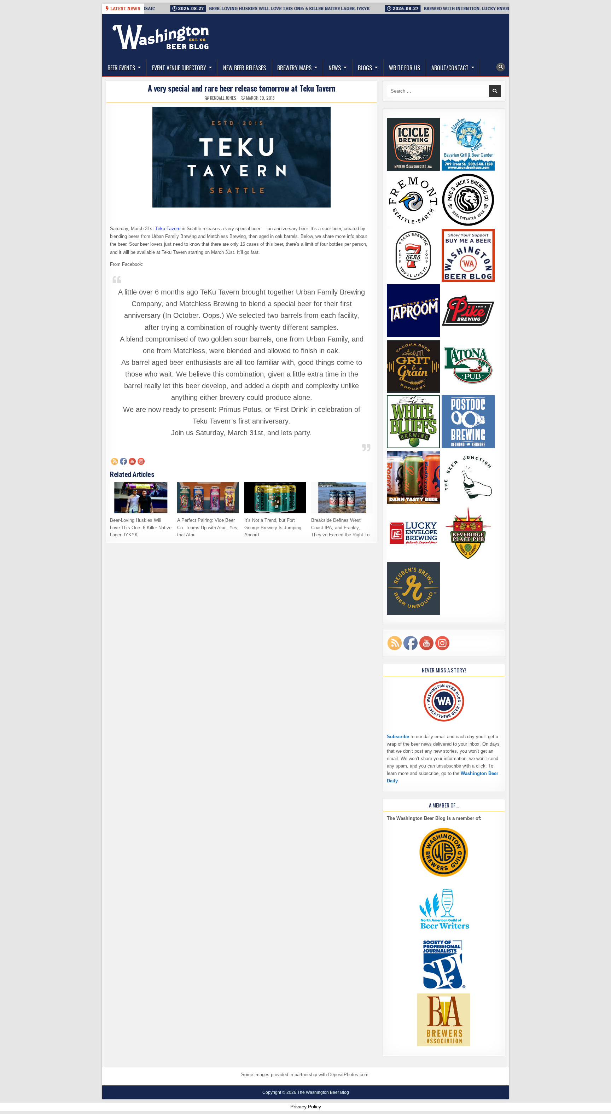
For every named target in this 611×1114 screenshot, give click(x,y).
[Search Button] (500, 67)
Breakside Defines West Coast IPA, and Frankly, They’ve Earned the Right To (340, 528)
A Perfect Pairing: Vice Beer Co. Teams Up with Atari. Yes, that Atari (208, 528)
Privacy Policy (305, 1106)
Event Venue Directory (179, 68)
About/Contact (450, 68)
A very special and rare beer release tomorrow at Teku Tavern (242, 88)
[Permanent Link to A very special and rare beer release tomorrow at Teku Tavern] (241, 157)
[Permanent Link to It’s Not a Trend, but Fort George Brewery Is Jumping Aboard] (275, 497)
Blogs (365, 68)
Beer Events (121, 68)
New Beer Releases (244, 68)
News (334, 68)
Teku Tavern (167, 228)
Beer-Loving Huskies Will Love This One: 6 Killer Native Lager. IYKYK (140, 528)
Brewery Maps (294, 68)
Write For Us (404, 68)
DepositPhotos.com (348, 1074)
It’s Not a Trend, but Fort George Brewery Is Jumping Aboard (272, 528)
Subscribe (398, 736)
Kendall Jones (223, 98)
